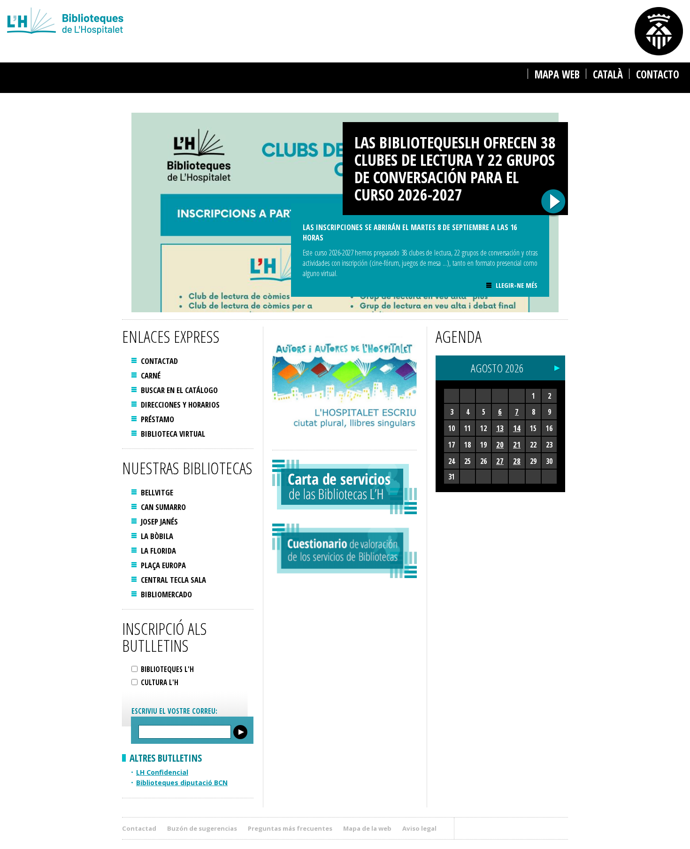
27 (500, 460)
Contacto (657, 74)
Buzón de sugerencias (202, 828)
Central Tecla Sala (173, 579)
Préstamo (157, 419)
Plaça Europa (163, 565)
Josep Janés (159, 521)
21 (517, 444)
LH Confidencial (162, 772)
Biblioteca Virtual (173, 433)
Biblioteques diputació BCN (182, 782)
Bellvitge (157, 492)
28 (517, 460)
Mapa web (557, 74)
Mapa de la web (367, 828)
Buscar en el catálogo (179, 390)
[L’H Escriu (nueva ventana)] (344, 383)
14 (517, 428)
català (608, 74)
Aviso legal (419, 828)
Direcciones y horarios (180, 404)
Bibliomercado (166, 594)
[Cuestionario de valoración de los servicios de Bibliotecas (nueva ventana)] (344, 551)
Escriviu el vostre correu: (174, 711)
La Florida (158, 550)
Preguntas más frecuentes (290, 828)
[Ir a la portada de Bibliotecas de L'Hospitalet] (214, 22)
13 (500, 428)
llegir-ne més (516, 285)
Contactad (159, 360)
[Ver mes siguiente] (557, 365)
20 (500, 444)
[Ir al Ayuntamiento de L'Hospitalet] (659, 31)
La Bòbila (157, 536)
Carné (151, 375)
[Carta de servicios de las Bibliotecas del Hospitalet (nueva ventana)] (344, 487)
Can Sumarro (163, 507)
